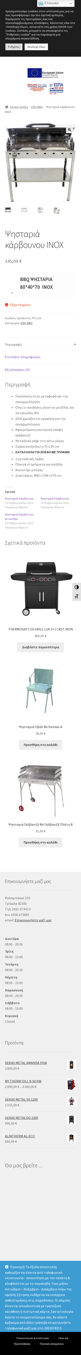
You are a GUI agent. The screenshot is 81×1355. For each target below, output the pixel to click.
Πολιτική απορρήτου (52, 1344)
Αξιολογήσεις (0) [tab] (17, 369)
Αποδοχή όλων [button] (36, 47)
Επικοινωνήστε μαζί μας (33, 920)
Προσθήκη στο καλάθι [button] (40, 744)
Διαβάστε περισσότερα (40, 647)
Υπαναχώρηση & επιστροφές (32, 1338)
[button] (69, 129)
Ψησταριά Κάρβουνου (19, 498)
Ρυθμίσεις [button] (14, 47)
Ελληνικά (51, 3)
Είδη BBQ (37, 107)
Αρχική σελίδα (19, 107)
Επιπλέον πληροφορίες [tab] (23, 357)
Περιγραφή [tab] (13, 344)
